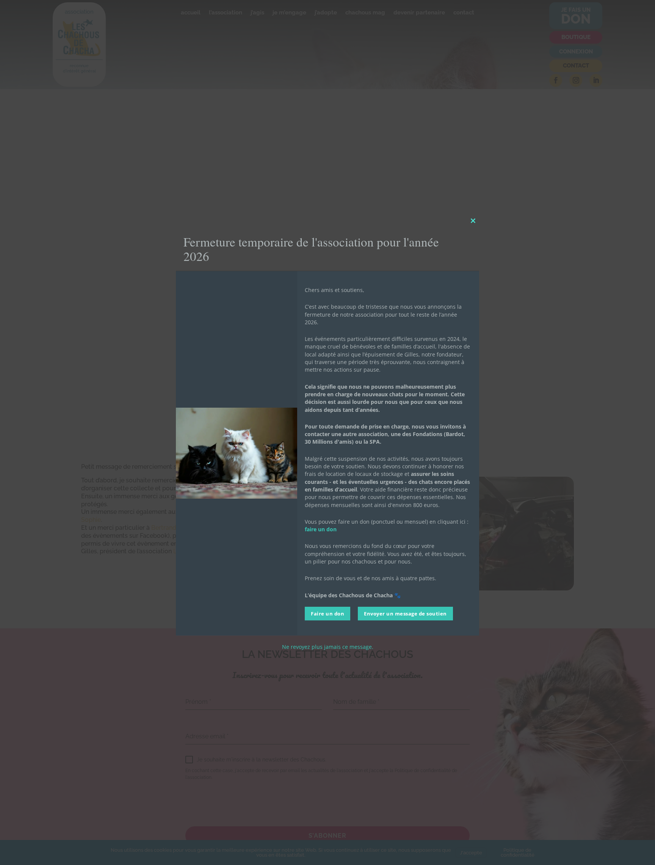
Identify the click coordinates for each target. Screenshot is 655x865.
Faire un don (327, 613)
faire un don (321, 529)
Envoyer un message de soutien (405, 613)
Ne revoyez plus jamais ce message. (327, 646)
